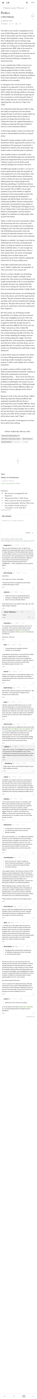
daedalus (6, 799)
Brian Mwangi (8, 573)
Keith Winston (8, 688)
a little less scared (20, 632)
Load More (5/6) (6, 510)
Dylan (5, 923)
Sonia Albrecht (8, 906)
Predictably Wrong (14, 8)
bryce (5, 645)
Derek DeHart (8, 946)
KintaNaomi (8, 763)
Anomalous (7, 623)
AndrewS (6, 592)
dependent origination (26, 1007)
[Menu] (3, 2)
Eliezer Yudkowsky (8, 17)
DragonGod (7, 545)
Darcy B (6, 671)
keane (5, 702)
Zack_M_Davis (8, 724)
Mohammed (7, 825)
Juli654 (6, 777)
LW (7, 3)
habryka (6, 747)
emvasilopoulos (8, 857)
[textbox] (18, 523)
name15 (6, 999)
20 (12, 23)
